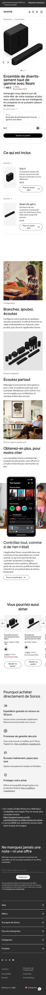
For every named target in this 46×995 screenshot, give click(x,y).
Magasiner (7, 19)
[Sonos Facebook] (3, 960)
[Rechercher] (33, 12)
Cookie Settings (28, 978)
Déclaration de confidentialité (14, 889)
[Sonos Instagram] (7, 960)
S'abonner (23, 877)
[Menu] (41, 12)
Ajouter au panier (23, 135)
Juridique (5, 969)
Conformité (27, 974)
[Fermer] (3, 2)
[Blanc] (41, 128)
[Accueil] (7, 12)
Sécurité (5, 978)
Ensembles (19, 19)
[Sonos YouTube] (14, 960)
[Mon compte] (29, 12)
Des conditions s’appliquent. (28, 744)
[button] (39, 989)
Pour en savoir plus (29, 188)
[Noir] (37, 128)
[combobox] (23, 117)
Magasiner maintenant (36, 2)
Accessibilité (6, 974)
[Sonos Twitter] (10, 960)
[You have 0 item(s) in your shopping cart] (37, 12)
